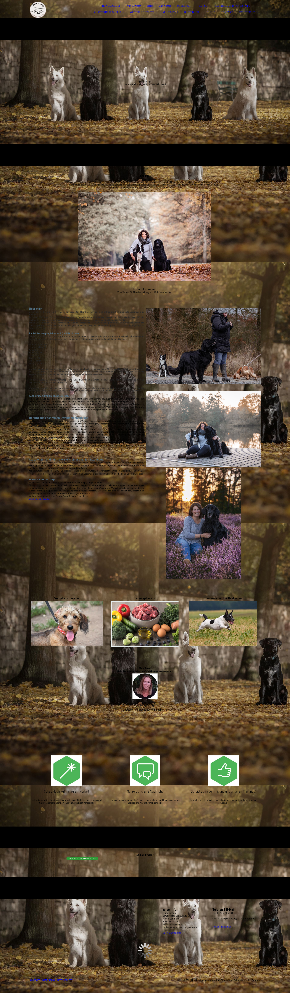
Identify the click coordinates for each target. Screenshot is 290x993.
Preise (150, 6)
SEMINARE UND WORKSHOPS (232, 6)
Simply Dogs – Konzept (40, 499)
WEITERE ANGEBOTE (142, 12)
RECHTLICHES (247, 12)
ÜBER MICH (184, 6)
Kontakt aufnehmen (221, 926)
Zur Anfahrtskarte (172, 932)
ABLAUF (210, 12)
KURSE (203, 6)
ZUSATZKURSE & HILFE (107, 12)
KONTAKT (227, 12)
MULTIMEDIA (170, 12)
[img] (55, 10)
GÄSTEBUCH (191, 12)
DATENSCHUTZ (64, 980)
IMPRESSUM (48, 980)
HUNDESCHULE (111, 6)
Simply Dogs (165, 6)
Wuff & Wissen (133, 6)
